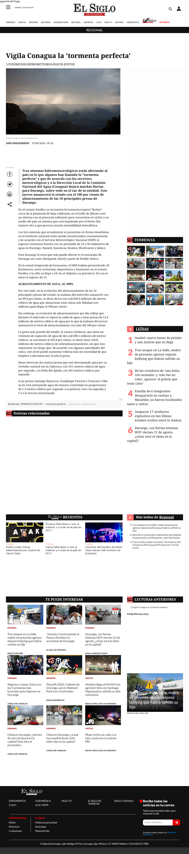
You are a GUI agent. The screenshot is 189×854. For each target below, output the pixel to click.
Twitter (10, 187)
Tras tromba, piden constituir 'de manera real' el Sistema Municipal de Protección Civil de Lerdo (157, 545)
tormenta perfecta (56, 404)
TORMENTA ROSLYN (31, 404)
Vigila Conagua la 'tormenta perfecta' (150, 607)
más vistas (143, 613)
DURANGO (10, 22)
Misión (12, 822)
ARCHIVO (119, 22)
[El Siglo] (32, 798)
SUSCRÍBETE (164, 22)
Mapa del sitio (42, 830)
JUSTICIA (22, 22)
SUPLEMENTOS (17, 800)
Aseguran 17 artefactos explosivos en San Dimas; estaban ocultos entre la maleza (158, 416)
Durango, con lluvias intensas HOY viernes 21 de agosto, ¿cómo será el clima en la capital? (152, 434)
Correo (10, 197)
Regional (94, 30)
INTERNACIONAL (61, 22)
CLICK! (13, 805)
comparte (10, 207)
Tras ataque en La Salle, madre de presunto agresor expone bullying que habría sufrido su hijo (154, 356)
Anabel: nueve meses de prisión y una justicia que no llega (158, 340)
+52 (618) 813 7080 (138, 843)
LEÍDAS (142, 328)
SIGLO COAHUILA (124, 800)
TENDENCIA (144, 240)
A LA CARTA (41, 805)
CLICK (98, 22)
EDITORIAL (76, 22)
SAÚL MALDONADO (17, 143)
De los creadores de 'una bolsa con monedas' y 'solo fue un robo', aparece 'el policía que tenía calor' (153, 377)
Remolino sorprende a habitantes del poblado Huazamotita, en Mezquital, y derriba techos (157, 536)
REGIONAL (33, 22)
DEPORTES (88, 22)
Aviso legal (40, 826)
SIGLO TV (108, 22)
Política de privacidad (46, 822)
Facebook (10, 177)
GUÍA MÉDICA (43, 800)
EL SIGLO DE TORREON (94, 802)
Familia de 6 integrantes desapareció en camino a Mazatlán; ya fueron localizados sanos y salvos (154, 397)
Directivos (14, 826)
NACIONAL (46, 22)
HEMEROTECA (133, 22)
